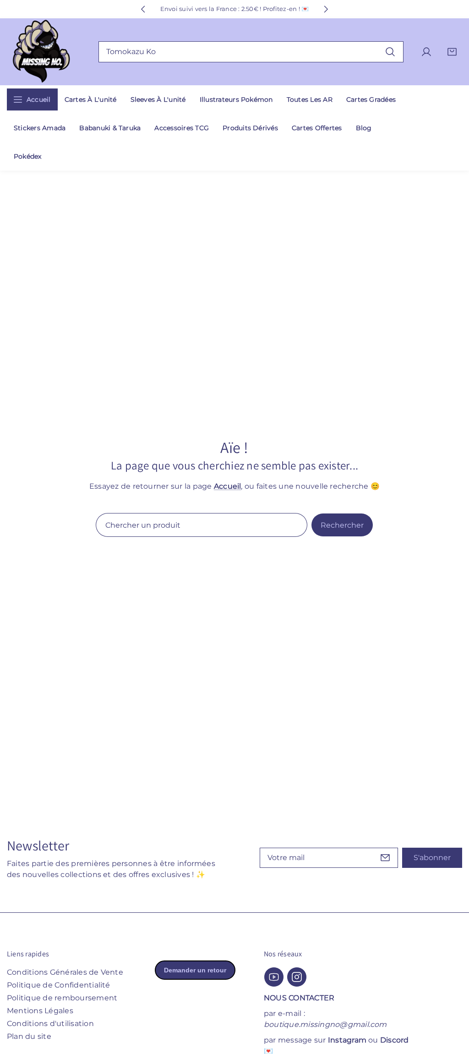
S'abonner (432, 857)
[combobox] (251, 52)
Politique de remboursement (62, 997)
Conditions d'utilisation (50, 1023)
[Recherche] (390, 51)
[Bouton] (142, 9)
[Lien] (41, 52)
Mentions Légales (40, 1010)
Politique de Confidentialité (58, 985)
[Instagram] (297, 977)
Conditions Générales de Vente (65, 972)
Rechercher (342, 525)
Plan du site (29, 1036)
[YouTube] (274, 977)
